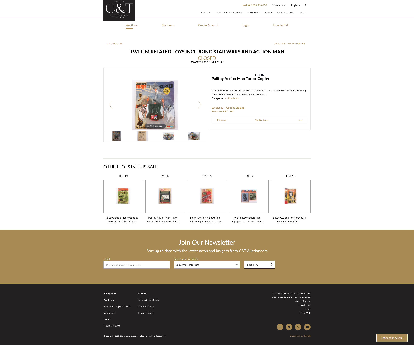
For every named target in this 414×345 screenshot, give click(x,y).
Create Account (208, 25)
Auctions (206, 12)
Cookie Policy (145, 313)
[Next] (200, 105)
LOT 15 (205, 198)
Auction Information (289, 43)
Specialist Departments (229, 12)
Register (295, 5)
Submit (248, 259)
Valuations (254, 12)
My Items (168, 25)
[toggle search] (306, 5)
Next (300, 120)
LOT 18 (289, 198)
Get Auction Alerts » (392, 338)
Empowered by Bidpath (300, 336)
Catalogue (114, 43)
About (268, 12)
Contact (303, 12)
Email (107, 259)
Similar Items (261, 120)
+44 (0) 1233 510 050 (255, 5)
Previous (221, 120)
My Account (279, 5)
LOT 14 (163, 198)
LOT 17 (247, 198)
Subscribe (252, 264)
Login (245, 25)
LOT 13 (121, 198)
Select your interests (186, 259)
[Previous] (111, 105)
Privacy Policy (146, 306)
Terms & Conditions (149, 300)
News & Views (285, 12)
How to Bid (280, 25)
